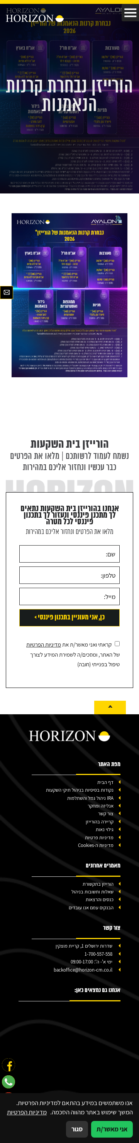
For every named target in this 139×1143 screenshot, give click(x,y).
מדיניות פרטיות (99, 837)
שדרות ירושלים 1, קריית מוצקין (84, 946)
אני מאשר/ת (112, 1129)
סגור (77, 1129)
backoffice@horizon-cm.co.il (83, 970)
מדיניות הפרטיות (43, 644)
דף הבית (105, 782)
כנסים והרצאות (100, 899)
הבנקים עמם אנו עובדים (91, 907)
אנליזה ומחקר (101, 805)
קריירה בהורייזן (100, 821)
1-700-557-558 (98, 954)
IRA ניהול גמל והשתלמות (90, 798)
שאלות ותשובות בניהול (92, 891)
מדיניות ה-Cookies (96, 845)
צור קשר (106, 813)
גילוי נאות (105, 829)
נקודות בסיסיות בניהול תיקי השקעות (80, 790)
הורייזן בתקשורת (98, 884)
